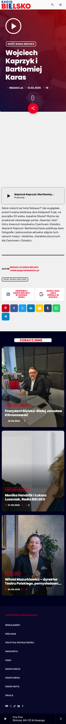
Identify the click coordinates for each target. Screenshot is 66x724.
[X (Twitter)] (10, 706)
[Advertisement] (33, 153)
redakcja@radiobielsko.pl (24, 270)
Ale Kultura (12, 573)
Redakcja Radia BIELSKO (24, 267)
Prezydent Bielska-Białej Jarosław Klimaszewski (33, 413)
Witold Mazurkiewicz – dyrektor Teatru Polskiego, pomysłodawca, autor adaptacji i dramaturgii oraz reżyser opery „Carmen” (33, 585)
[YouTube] (6, 706)
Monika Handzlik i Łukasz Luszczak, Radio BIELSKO (25, 497)
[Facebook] (22, 706)
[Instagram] (18, 706)
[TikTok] (14, 706)
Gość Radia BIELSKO (21, 44)
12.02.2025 (33, 88)
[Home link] (16, 5)
